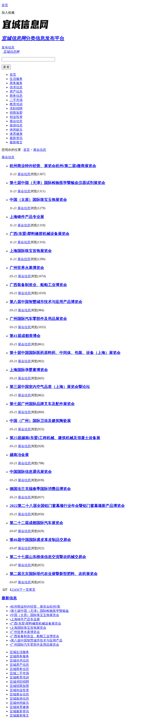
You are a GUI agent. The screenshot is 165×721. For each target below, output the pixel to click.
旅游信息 (16, 125)
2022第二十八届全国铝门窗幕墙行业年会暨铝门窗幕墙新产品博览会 (67, 506)
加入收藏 (8, 12)
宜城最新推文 (19, 715)
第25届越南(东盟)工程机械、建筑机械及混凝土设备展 (55, 438)
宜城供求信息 (19, 660)
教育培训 (16, 104)
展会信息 (16, 121)
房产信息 (16, 91)
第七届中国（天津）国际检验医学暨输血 (39, 610)
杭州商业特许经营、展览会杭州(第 (35, 606)
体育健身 (16, 134)
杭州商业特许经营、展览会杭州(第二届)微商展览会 (53, 166)
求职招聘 (16, 108)
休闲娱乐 (16, 129)
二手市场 (16, 100)
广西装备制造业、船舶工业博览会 (38, 285)
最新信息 (9, 598)
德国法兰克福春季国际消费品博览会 (40, 489)
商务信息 (16, 95)
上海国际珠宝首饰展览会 (31, 251)
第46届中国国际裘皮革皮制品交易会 (40, 540)
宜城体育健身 (19, 707)
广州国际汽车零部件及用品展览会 (38, 319)
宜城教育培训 (19, 677)
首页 (5, 5)
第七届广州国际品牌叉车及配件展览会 (42, 404)
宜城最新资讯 (19, 711)
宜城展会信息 (19, 694)
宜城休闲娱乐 (19, 702)
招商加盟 (16, 112)
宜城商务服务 (19, 656)
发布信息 (8, 47)
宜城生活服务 (19, 652)
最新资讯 (16, 138)
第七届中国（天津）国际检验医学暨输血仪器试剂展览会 (57, 183)
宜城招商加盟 (19, 686)
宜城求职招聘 (19, 681)
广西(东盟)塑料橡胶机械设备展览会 (39, 234)
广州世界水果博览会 (27, 268)
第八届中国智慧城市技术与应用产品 (36, 640)
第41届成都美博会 (25, 336)
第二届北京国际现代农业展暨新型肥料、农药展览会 (54, 574)
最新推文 (16, 142)
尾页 (32, 589)
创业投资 (16, 117)
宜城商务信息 (19, 669)
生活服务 (16, 79)
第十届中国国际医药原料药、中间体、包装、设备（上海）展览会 (65, 353)
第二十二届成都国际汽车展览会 (36, 523)
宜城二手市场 (19, 673)
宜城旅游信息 (19, 698)
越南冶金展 (19, 455)
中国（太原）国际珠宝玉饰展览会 (38, 200)
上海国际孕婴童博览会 (29, 370)
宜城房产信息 (19, 664)
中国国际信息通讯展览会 (31, 472)
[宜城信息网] (27, 29)
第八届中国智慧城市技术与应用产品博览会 (46, 302)
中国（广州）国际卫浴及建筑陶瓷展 (40, 421)
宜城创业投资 (19, 690)
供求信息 (16, 87)
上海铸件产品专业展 (27, 217)
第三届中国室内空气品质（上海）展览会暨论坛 (50, 387)
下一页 (24, 589)
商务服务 (16, 83)
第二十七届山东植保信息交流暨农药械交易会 (48, 557)
